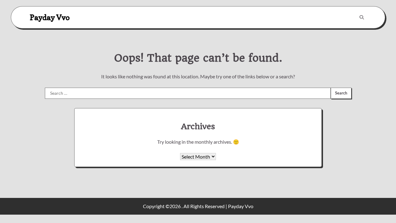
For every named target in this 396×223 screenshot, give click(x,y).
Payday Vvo (50, 17)
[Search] (361, 17)
